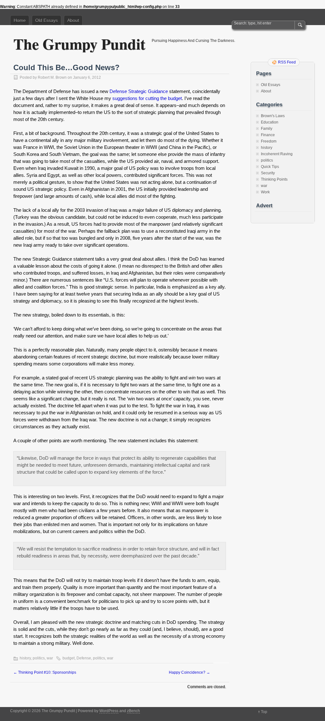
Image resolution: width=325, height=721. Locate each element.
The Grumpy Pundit (79, 43)
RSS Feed (287, 62)
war (50, 658)
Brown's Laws (273, 116)
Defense (83, 658)
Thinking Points (274, 179)
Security (268, 173)
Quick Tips (270, 166)
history (25, 658)
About (73, 20)
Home (20, 20)
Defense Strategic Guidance (138, 91)
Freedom (268, 141)
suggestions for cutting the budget (147, 98)
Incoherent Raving (277, 154)
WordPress (108, 711)
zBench (133, 711)
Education (269, 122)
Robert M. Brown (52, 77)
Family (266, 128)
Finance (268, 135)
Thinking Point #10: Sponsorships (44, 672)
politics (39, 658)
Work (265, 192)
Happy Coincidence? (189, 672)
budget (69, 658)
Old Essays (46, 20)
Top (264, 712)
